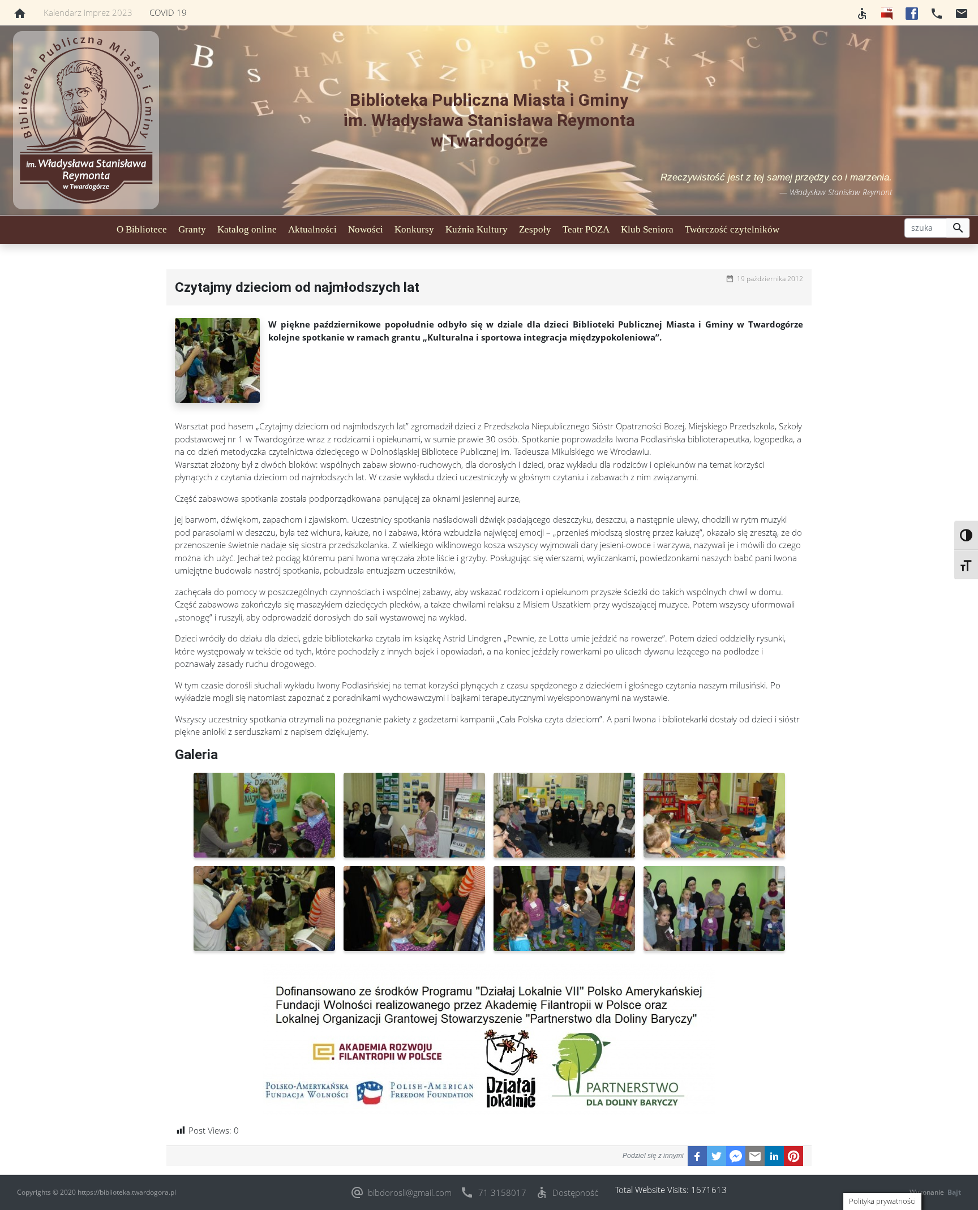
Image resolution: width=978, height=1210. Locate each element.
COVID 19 (168, 12)
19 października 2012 (770, 278)
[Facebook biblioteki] (911, 12)
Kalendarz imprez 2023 (88, 12)
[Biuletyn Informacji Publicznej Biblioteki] (886, 12)
